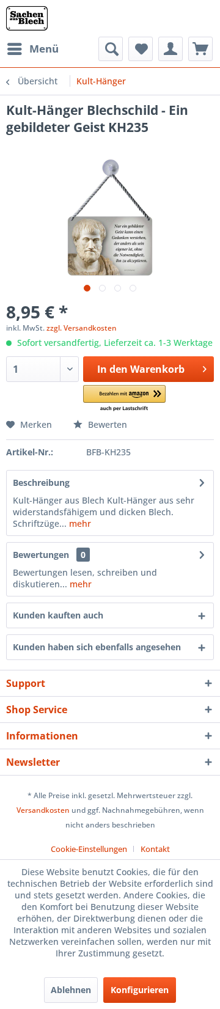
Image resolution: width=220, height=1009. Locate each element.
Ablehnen (71, 990)
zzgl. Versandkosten (81, 328)
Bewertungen (41, 554)
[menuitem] (32, 49)
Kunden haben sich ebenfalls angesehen (97, 647)
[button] (124, 399)
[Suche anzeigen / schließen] (110, 49)
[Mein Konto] (170, 49)
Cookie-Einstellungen (89, 848)
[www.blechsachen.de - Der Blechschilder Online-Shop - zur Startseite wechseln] (27, 18)
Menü (44, 49)
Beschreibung (41, 482)
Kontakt (155, 848)
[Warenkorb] (200, 49)
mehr (79, 523)
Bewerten (106, 424)
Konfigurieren (140, 990)
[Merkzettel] (140, 49)
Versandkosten (43, 810)
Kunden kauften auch (58, 615)
